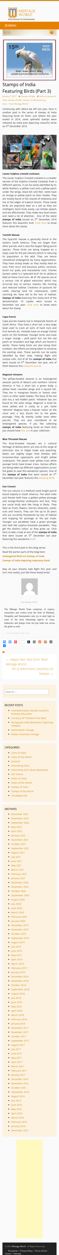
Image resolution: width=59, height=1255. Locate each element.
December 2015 (19, 1130)
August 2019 (18, 942)
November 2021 (20, 839)
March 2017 (17, 1066)
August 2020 (18, 899)
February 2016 (19, 1121)
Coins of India (18, 752)
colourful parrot (32, 365)
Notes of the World (21, 782)
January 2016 (18, 1126)
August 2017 (18, 1045)
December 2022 (19, 814)
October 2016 (18, 1087)
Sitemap (17, 1253)
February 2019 (19, 968)
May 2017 (16, 1057)
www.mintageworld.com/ (17, 633)
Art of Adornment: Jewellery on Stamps (32, 671)
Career (8, 1253)
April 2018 (16, 1010)
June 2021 (16, 861)
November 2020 (20, 886)
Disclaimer (13, 1250)
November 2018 (20, 980)
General (15, 761)
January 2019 (18, 972)
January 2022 (18, 835)
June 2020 (16, 908)
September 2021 (20, 848)
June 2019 (16, 950)
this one (25, 430)
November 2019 (20, 929)
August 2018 (18, 993)
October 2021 (18, 844)
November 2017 (20, 1032)
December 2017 (19, 1027)
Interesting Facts (20, 765)
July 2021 (16, 856)
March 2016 (17, 1117)
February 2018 (19, 1019)
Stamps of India (28, 96)
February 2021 (19, 874)
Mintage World (19, 1246)
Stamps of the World (22, 791)
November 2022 (20, 818)
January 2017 (18, 1074)
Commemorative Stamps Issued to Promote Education (30, 712)
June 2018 (16, 1002)
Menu (12, 25)
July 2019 (16, 946)
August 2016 (18, 1096)
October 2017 (18, 1036)
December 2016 (19, 1079)
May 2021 (16, 865)
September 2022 (20, 822)
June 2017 (16, 1053)
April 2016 (16, 1113)
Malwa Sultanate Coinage (25, 734)
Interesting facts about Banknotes (29, 769)
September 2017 (20, 1040)
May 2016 (16, 1109)
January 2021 (18, 878)
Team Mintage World (18, 103)
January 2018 (18, 1023)
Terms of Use (41, 1250)
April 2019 (16, 959)
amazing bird (46, 477)
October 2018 (18, 985)
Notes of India (19, 778)
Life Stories (17, 774)
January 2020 (18, 921)
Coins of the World (21, 757)
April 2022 (16, 831)
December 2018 (19, 976)
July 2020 (16, 903)
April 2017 (16, 1062)
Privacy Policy (26, 1250)
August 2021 (18, 852)
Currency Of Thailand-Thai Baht (28, 718)
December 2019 (19, 925)
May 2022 (16, 827)
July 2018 (16, 997)
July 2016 (16, 1100)
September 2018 (20, 989)
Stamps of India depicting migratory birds (26, 560)
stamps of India (15, 100)
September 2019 (20, 938)
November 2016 (20, 1083)
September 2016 (20, 1092)
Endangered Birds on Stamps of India (24, 556)
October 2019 (18, 933)
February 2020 (19, 916)
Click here (41, 222)
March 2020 (17, 912)
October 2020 (18, 891)
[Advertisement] (29, 1189)
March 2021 (17, 869)
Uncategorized (19, 795)
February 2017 (19, 1070)
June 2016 (16, 1104)
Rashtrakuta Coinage (22, 729)
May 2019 (16, 955)
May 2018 (16, 1006)
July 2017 (16, 1049)
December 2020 (19, 882)
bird (32, 539)
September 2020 (20, 895)
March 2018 (17, 1015)
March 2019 (17, 963)
